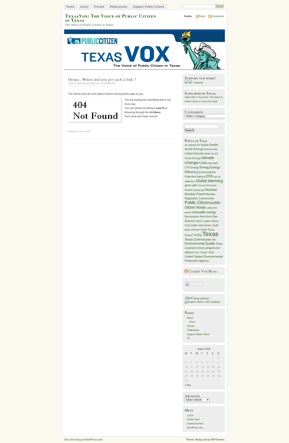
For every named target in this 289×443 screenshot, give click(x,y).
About (84, 6)
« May (188, 385)
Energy (204, 167)
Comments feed (195, 423)
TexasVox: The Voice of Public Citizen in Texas (110, 17)
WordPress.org (195, 427)
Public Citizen (197, 202)
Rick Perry (206, 216)
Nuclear (211, 189)
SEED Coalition (203, 221)
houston (202, 185)
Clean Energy (193, 158)
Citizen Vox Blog (203, 271)
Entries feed (193, 419)
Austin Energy (194, 149)
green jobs (191, 185)
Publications (118, 6)
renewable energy (203, 212)
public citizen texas (202, 204)
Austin (213, 144)
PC (188, 338)
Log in (190, 415)
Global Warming (209, 181)
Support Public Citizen (148, 6)
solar (194, 225)
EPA (209, 176)
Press (192, 322)
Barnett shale (210, 149)
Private (99, 6)
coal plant (212, 163)
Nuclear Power (195, 194)
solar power (205, 225)
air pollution (190, 145)
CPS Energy (192, 167)
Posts (202, 16)
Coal (202, 163)
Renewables (192, 216)
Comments (217, 16)
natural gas (199, 190)
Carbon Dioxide (194, 153)
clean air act (211, 153)
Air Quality (203, 144)
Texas (210, 233)
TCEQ (197, 235)
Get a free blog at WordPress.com (83, 439)
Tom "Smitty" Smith (204, 252)
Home (70, 6)
